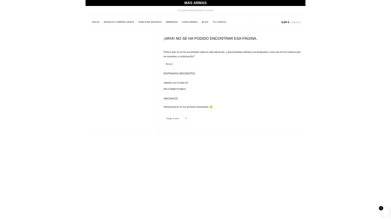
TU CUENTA (219, 22)
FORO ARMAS (190, 22)
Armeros (172, 22)
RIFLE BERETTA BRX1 (175, 89)
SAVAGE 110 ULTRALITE (176, 83)
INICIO (95, 22)
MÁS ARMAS (195, 3)
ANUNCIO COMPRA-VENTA (119, 22)
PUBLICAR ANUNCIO (150, 22)
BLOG (205, 22)
